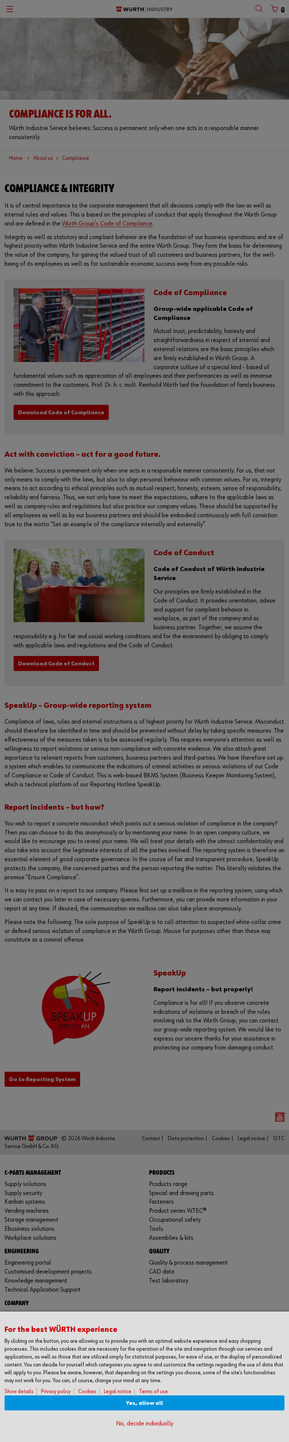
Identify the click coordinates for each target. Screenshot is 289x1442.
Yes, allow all (144, 1403)
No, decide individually (144, 1424)
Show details (19, 1391)
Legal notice (117, 1391)
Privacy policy (56, 1391)
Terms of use (153, 1391)
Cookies (87, 1391)
